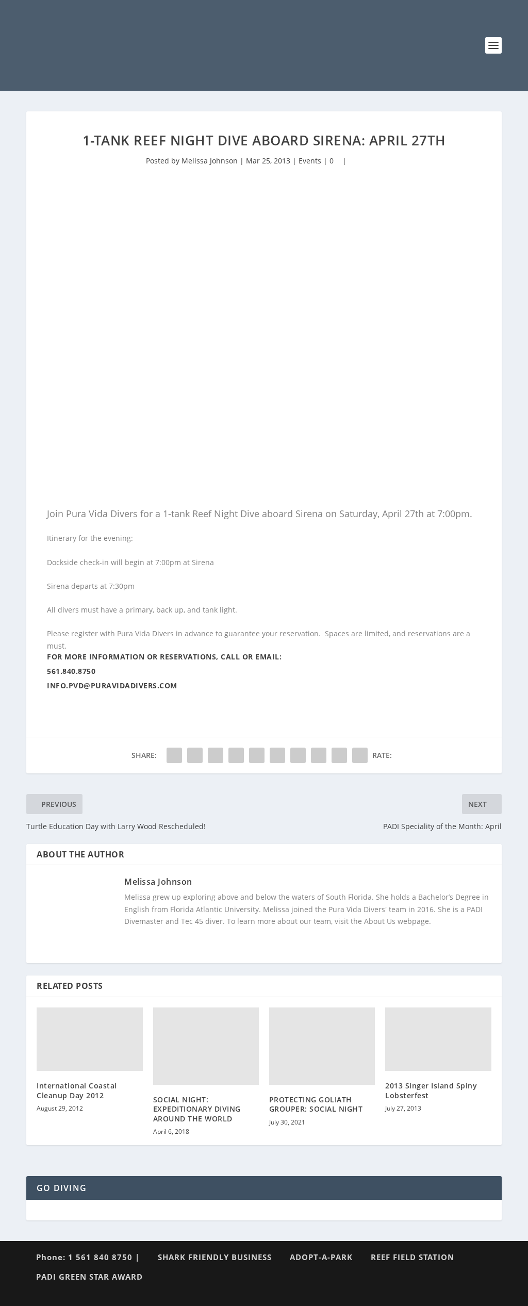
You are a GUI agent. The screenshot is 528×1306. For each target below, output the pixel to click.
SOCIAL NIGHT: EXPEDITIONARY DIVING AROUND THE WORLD (197, 1109)
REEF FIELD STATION (412, 1257)
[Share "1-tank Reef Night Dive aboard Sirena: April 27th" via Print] (360, 755)
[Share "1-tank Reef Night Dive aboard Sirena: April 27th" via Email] (339, 755)
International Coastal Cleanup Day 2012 (77, 1090)
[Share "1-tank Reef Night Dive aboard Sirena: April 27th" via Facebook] (174, 755)
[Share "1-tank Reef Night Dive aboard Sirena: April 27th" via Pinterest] (256, 755)
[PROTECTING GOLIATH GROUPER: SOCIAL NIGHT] (322, 1046)
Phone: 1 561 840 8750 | (88, 1257)
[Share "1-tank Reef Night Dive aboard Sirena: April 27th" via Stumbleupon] (318, 755)
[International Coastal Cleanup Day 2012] (89, 1039)
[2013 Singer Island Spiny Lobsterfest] (438, 1039)
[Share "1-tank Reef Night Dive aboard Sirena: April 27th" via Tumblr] (236, 755)
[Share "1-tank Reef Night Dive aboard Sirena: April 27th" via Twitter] (195, 755)
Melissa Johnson (210, 161)
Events (310, 161)
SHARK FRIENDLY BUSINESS (215, 1257)
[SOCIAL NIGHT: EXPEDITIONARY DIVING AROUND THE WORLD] (206, 1046)
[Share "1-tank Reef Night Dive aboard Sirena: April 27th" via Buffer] (298, 755)
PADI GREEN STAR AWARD (89, 1276)
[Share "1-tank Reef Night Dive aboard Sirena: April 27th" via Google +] (215, 755)
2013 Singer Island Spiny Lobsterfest (431, 1090)
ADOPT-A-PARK (321, 1257)
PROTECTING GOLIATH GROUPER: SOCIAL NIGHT (316, 1104)
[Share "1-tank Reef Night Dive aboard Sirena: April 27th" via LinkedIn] (277, 755)
